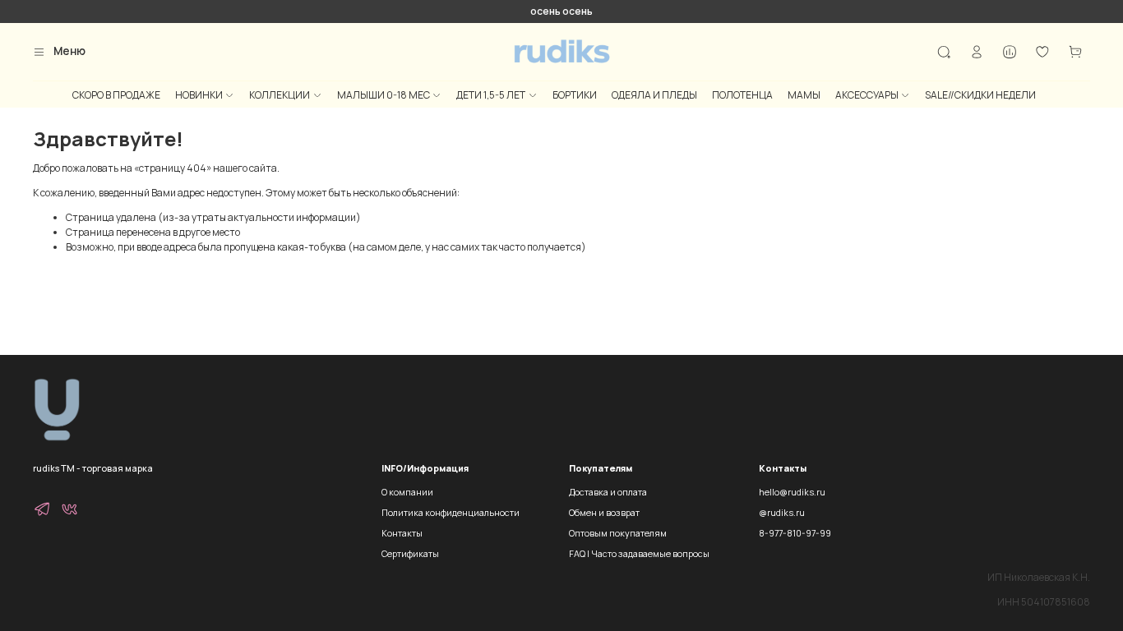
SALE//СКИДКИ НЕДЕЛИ (980, 95)
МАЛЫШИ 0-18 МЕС (383, 95)
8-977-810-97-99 (795, 533)
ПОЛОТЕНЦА (742, 95)
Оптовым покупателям (618, 533)
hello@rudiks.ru (792, 492)
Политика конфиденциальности (450, 512)
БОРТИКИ (574, 95)
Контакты (402, 533)
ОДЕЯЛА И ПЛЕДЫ (654, 95)
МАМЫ (804, 95)
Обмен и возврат (604, 512)
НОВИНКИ (199, 95)
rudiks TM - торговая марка (93, 468)
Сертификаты (410, 553)
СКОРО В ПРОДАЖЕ (116, 95)
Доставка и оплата (608, 492)
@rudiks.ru (782, 512)
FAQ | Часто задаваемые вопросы (639, 553)
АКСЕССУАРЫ (867, 95)
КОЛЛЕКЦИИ (279, 95)
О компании (407, 492)
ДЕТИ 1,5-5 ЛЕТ (490, 95)
